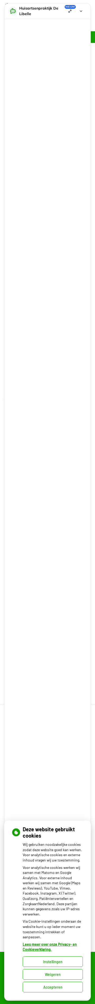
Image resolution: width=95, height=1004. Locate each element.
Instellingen (53, 961)
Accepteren (53, 987)
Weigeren (53, 974)
